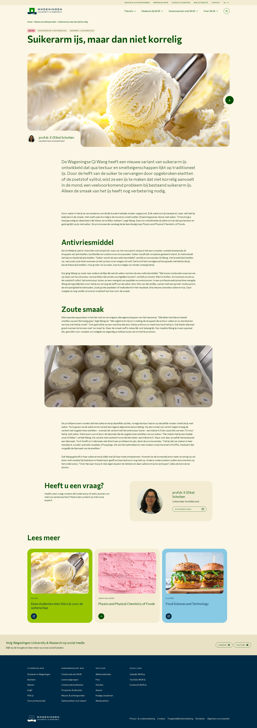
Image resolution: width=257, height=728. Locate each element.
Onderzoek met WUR (71, 674)
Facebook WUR (137, 685)
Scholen (99, 685)
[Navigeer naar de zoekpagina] (227, 11)
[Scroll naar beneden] (229, 100)
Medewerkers (102, 700)
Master (30, 685)
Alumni (99, 690)
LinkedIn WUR (136, 674)
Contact (216, 2)
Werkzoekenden (103, 674)
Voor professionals (36, 700)
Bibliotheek (200, 2)
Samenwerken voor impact (73, 700)
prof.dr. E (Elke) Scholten (56, 137)
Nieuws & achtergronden (73, 695)
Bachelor (31, 679)
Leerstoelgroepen (69, 679)
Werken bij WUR (160, 2)
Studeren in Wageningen (38, 674)
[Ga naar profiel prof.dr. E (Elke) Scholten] (31, 139)
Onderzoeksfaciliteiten (72, 685)
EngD (29, 690)
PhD (29, 695)
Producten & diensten (71, 690)
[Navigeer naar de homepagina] (44, 11)
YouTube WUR (136, 679)
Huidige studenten (181, 2)
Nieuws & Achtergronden (137, 2)
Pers (98, 679)
